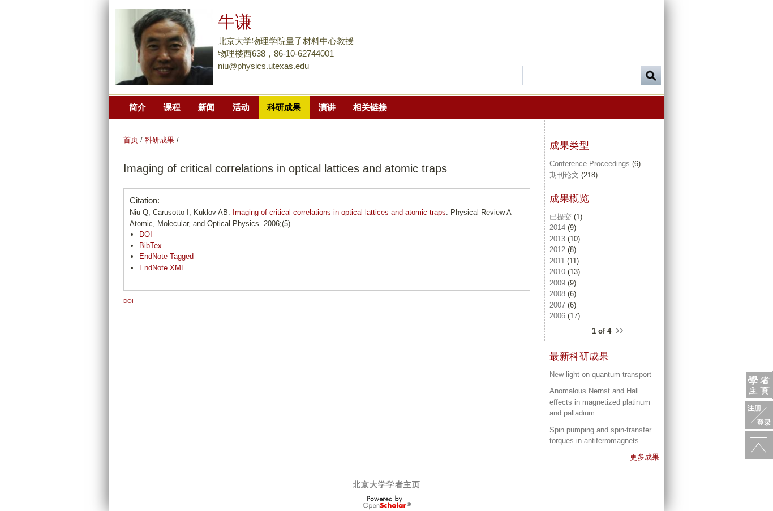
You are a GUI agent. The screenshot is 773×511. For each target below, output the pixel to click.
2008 (557, 293)
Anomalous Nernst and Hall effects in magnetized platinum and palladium (599, 402)
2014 (557, 227)
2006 (557, 315)
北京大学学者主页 (386, 484)
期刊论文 (564, 175)
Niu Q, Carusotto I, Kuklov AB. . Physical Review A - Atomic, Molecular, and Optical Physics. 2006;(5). (323, 218)
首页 (130, 140)
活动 (241, 107)
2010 (557, 271)
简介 (137, 107)
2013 (557, 239)
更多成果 (644, 457)
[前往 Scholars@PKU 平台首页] (759, 385)
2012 (557, 249)
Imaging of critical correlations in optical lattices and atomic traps (339, 212)
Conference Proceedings (589, 163)
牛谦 (235, 21)
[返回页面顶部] (759, 445)
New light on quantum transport (600, 374)
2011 (557, 261)
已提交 (560, 217)
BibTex (150, 245)
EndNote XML (162, 267)
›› (620, 329)
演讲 (327, 107)
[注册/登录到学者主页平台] (759, 415)
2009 (557, 283)
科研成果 (284, 107)
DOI (145, 234)
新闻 (206, 107)
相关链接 (370, 107)
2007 (557, 305)
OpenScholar (387, 502)
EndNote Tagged (166, 256)
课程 (172, 107)
